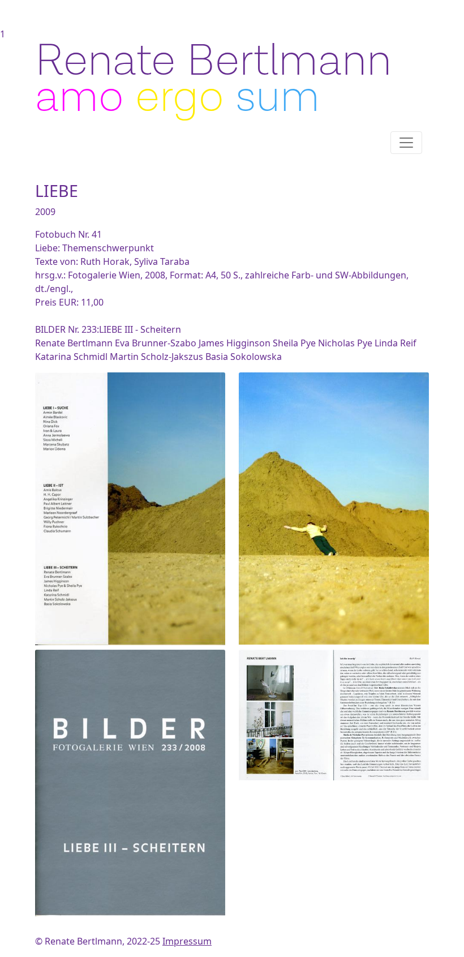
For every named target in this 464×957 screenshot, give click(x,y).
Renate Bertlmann (213, 61)
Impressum (187, 941)
